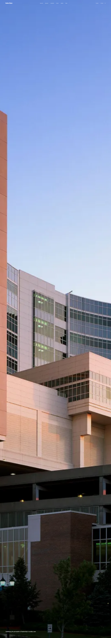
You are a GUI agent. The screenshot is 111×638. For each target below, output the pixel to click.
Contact (102, 3)
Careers (97, 3)
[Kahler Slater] (9, 3)
